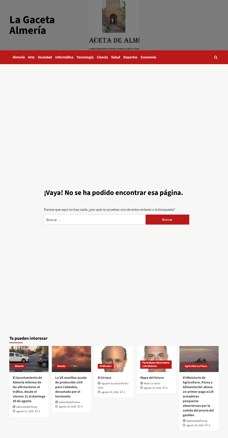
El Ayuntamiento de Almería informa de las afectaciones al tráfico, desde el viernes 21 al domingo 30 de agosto (29, 389)
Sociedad (45, 57)
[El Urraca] (114, 359)
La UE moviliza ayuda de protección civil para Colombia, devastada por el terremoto (71, 387)
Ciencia (102, 57)
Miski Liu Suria (152, 383)
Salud (115, 57)
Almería (19, 57)
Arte (31, 57)
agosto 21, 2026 (25, 411)
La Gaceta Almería (32, 25)
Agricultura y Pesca (196, 366)
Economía (148, 57)
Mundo (61, 366)
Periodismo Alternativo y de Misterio (155, 364)
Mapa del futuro (152, 377)
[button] (216, 57)
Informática (64, 57)
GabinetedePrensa (26, 407)
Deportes (130, 57)
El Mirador (106, 366)
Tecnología (85, 57)
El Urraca (104, 377)
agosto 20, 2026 (67, 407)
